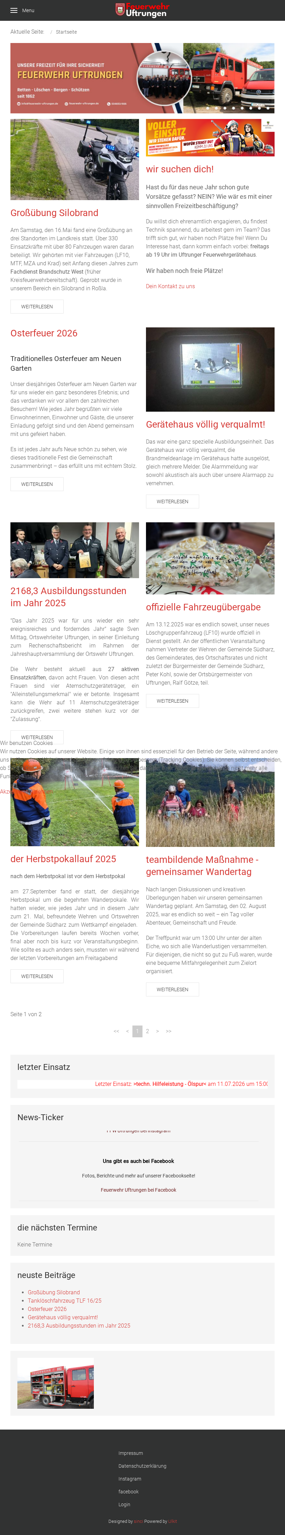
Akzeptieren (14, 791)
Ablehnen (41, 791)
